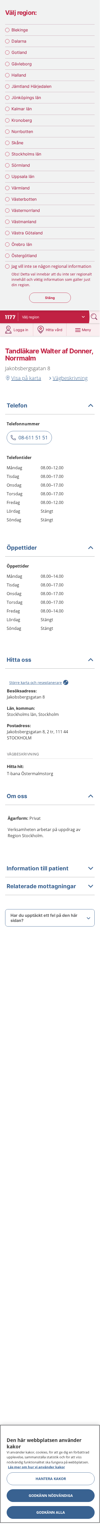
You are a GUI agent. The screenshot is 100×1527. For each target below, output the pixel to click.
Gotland (19, 52)
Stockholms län (26, 154)
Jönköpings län (26, 97)
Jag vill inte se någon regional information (51, 266)
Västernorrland (26, 210)
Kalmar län (22, 108)
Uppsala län (23, 176)
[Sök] (95, 316)
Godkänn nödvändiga (51, 1495)
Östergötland (24, 255)
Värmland (21, 187)
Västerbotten (24, 199)
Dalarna (19, 41)
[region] (50, 1474)
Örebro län (22, 244)
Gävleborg (22, 63)
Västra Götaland (27, 232)
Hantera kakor (51, 1478)
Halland (19, 75)
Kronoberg (22, 120)
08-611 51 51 (33, 437)
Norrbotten (22, 131)
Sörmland (21, 165)
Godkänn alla (50, 1512)
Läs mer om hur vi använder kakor (36, 1467)
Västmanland (24, 221)
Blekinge (20, 29)
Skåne (17, 142)
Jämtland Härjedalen (31, 86)
